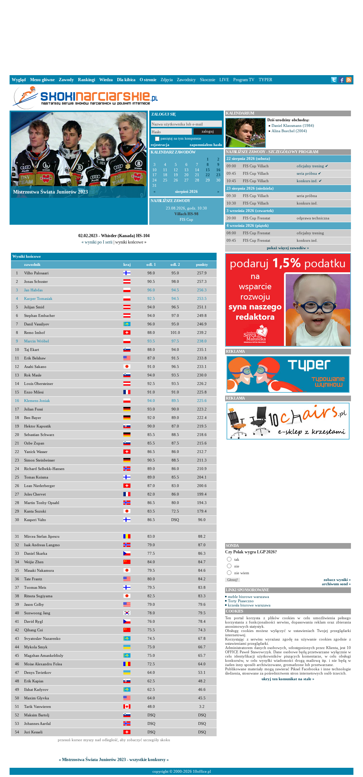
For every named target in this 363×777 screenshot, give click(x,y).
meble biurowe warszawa (248, 596)
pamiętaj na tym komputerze (181, 138)
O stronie (148, 79)
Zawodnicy (186, 79)
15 (208, 170)
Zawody (66, 79)
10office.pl (202, 771)
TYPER (265, 79)
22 (208, 175)
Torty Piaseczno (241, 601)
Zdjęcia (167, 79)
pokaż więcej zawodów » (288, 248)
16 (218, 170)
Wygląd (19, 79)
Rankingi (86, 79)
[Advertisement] (181, 36)
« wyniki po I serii (97, 242)
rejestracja (160, 144)
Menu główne (42, 79)
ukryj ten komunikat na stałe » (288, 679)
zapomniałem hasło (206, 144)
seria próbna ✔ (309, 173)
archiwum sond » (336, 584)
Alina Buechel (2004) (289, 131)
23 (218, 175)
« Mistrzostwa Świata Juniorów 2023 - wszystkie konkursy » (114, 759)
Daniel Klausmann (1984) (293, 125)
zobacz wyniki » (337, 579)
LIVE (224, 79)
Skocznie (207, 79)
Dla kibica (126, 79)
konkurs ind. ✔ (309, 181)
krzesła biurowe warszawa (249, 605)
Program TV (244, 79)
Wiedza (106, 79)
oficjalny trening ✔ (312, 166)
